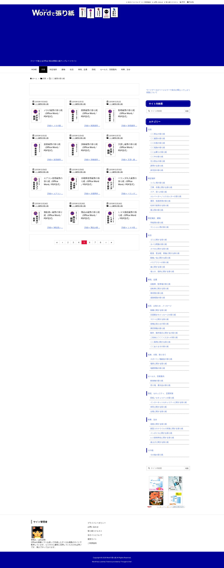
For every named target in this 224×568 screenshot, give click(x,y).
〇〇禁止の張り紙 (157, 134)
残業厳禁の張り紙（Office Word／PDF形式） (89, 113)
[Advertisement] (112, 40)
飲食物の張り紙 (156, 381)
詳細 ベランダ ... (129, 193)
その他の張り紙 (156, 455)
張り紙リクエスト (172, 2)
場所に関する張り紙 (158, 363)
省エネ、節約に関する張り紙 (162, 271)
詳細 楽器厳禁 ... (55, 159)
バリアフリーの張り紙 (159, 262)
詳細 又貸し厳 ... (129, 159)
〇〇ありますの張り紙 (159, 346)
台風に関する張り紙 (158, 411)
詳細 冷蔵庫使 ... (92, 193)
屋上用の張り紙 (156, 210)
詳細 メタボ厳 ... (55, 125)
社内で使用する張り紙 (159, 205)
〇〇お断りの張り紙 (158, 152)
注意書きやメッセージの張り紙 (163, 315)
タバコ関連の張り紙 (158, 244)
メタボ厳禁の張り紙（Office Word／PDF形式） (53, 113)
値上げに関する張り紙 (159, 442)
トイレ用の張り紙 (157, 183)
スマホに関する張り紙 (159, 249)
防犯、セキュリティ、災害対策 (160, 393)
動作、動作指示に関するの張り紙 (164, 333)
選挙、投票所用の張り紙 (160, 201)
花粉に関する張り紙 (158, 424)
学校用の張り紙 (156, 222)
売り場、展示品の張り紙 (160, 385)
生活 (150, 235)
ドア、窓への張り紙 (158, 192)
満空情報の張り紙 (157, 328)
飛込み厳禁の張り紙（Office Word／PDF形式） (90, 215)
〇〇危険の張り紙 (157, 147)
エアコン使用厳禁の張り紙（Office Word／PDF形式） (53, 181)
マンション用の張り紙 (159, 227)
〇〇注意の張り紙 (157, 143)
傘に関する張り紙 (157, 267)
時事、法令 (152, 419)
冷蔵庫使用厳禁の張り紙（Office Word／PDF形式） (90, 181)
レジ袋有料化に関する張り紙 (162, 437)
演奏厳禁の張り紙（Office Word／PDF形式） (89, 147)
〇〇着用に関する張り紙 (160, 342)
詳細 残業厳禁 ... (92, 125)
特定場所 (151, 178)
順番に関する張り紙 (158, 310)
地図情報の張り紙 (157, 368)
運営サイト (92, 539)
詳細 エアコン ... (55, 193)
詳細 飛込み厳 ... (92, 227)
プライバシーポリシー (97, 523)
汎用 (44, 78)
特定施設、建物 (154, 218)
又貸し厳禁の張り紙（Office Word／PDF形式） (127, 147)
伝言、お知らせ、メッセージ (160, 306)
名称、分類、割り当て (157, 354)
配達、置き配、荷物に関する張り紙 (164, 253)
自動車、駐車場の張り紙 (160, 284)
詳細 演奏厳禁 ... (92, 159)
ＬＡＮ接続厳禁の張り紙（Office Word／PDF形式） (127, 215)
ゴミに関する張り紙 (158, 240)
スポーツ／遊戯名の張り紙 (161, 359)
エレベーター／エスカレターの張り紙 (165, 196)
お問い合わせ (158, 2)
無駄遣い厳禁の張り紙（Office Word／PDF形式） (53, 215)
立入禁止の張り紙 (157, 161)
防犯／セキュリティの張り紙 (162, 398)
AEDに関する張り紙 (158, 407)
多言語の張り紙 (156, 170)
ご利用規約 (147, 2)
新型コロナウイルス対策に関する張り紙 (166, 428)
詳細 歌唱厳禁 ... (129, 125)
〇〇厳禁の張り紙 (41, 104)
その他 (150, 450)
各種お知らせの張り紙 (159, 324)
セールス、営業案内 (156, 376)
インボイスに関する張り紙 (161, 433)
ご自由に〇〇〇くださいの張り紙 (164, 337)
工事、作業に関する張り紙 (161, 187)
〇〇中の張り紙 (156, 156)
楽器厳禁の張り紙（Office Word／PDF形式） (52, 147)
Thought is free (126, 562)
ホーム (34, 78)
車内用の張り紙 (156, 293)
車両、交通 (152, 279)
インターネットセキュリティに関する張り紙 (168, 402)
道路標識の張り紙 (157, 297)
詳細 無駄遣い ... (55, 227)
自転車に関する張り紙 (159, 288)
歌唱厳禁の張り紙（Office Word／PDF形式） (126, 113)
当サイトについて (134, 2)
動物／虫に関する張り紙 (160, 258)
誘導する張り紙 (156, 165)
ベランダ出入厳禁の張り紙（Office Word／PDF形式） (127, 181)
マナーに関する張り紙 (159, 319)
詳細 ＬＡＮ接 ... (129, 227)
